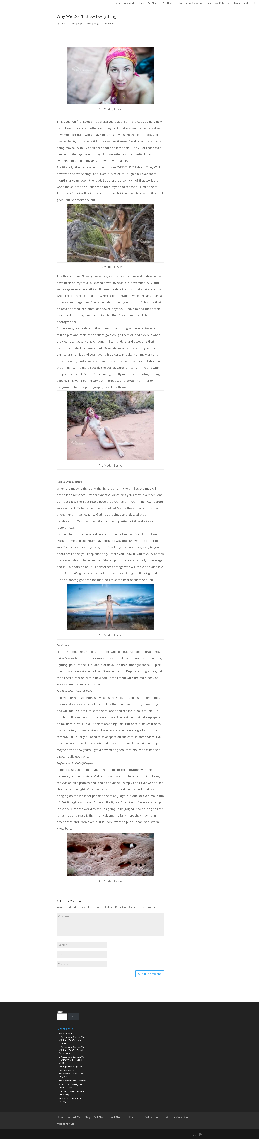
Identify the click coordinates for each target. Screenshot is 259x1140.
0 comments (107, 23)
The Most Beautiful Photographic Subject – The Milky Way (71, 1073)
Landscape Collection (218, 3)
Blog (141, 3)
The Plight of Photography (70, 1066)
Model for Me (241, 3)
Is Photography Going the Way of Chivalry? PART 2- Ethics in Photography (72, 1050)
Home (117, 3)
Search (60, 1012)
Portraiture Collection (191, 3)
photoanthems (68, 23)
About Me (129, 3)
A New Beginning (66, 1033)
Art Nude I (153, 3)
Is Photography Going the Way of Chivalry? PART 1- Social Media (72, 1060)
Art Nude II (169, 3)
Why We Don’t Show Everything (72, 1080)
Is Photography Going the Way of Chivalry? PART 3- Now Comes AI (72, 1040)
